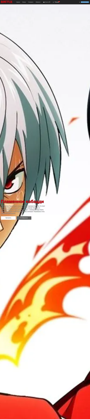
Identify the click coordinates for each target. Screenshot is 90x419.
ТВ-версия (57, 2)
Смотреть (8, 218)
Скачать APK (47, 2)
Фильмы (24, 2)
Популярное (30, 2)
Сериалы (18, 2)
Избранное (38, 2)
